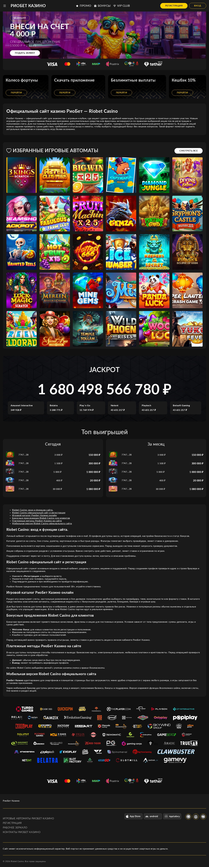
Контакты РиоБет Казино (21, 832)
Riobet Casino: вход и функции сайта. (32, 510)
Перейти (16, 93)
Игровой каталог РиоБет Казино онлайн (34, 515)
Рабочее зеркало (15, 827)
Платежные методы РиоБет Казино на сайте (37, 521)
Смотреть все (188, 151)
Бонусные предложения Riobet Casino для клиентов (41, 518)
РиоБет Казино (28, 6)
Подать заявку (25, 53)
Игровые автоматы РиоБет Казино (28, 818)
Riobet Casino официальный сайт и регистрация (38, 513)
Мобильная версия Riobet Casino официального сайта (42, 523)
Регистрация (174, 6)
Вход (197, 6)
